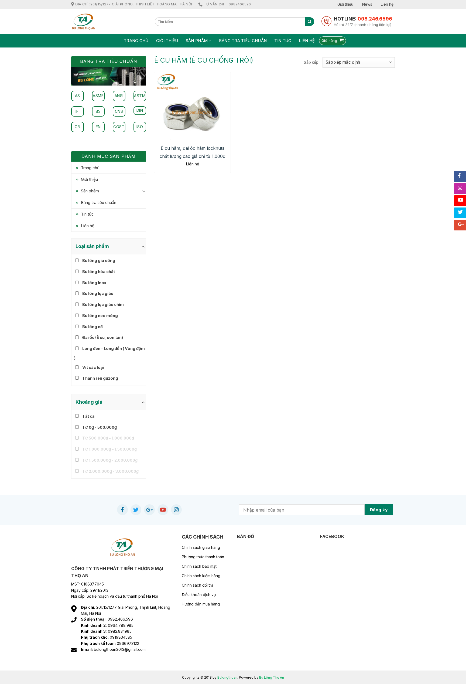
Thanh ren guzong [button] (100, 378)
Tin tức (282, 40)
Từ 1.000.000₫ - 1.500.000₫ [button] (109, 449)
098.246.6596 (375, 19)
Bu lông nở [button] (92, 326)
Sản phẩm (197, 40)
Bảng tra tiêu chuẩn (243, 40)
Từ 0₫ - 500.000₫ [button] (99, 427)
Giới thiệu (345, 4)
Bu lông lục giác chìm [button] (103, 304)
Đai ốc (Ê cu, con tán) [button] (102, 337)
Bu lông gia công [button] (98, 260)
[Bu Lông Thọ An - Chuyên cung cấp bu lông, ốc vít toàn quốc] (109, 21)
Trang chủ (136, 40)
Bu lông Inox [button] (94, 282)
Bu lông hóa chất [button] (98, 271)
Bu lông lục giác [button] (97, 293)
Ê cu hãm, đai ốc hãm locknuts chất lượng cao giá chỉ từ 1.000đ (192, 152)
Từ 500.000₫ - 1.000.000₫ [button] (108, 438)
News (367, 4)
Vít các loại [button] (93, 367)
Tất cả (88, 416)
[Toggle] (144, 191)
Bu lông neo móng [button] (100, 315)
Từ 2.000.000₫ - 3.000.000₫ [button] (110, 471)
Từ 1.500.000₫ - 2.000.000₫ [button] (110, 460)
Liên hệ (387, 4)
